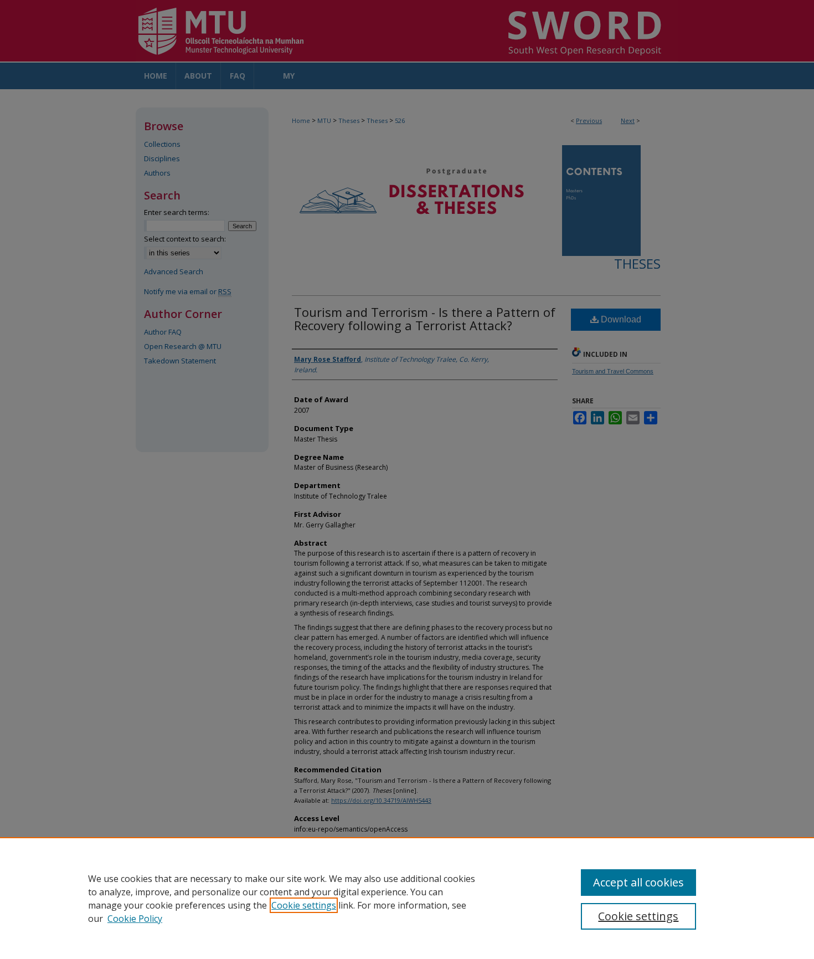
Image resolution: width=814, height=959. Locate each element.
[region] (407, 898)
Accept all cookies (638, 882)
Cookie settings (303, 905)
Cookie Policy (134, 918)
